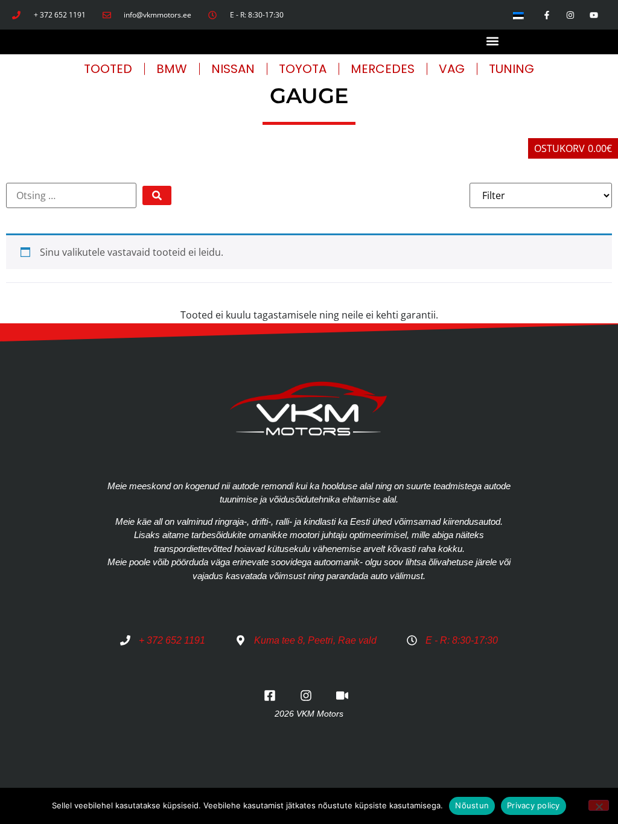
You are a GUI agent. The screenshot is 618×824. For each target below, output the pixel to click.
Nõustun (472, 805)
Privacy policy (533, 805)
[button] (493, 41)
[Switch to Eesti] (518, 15)
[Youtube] (594, 15)
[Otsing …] (71, 195)
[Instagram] (570, 15)
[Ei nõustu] (598, 805)
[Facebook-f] (546, 15)
